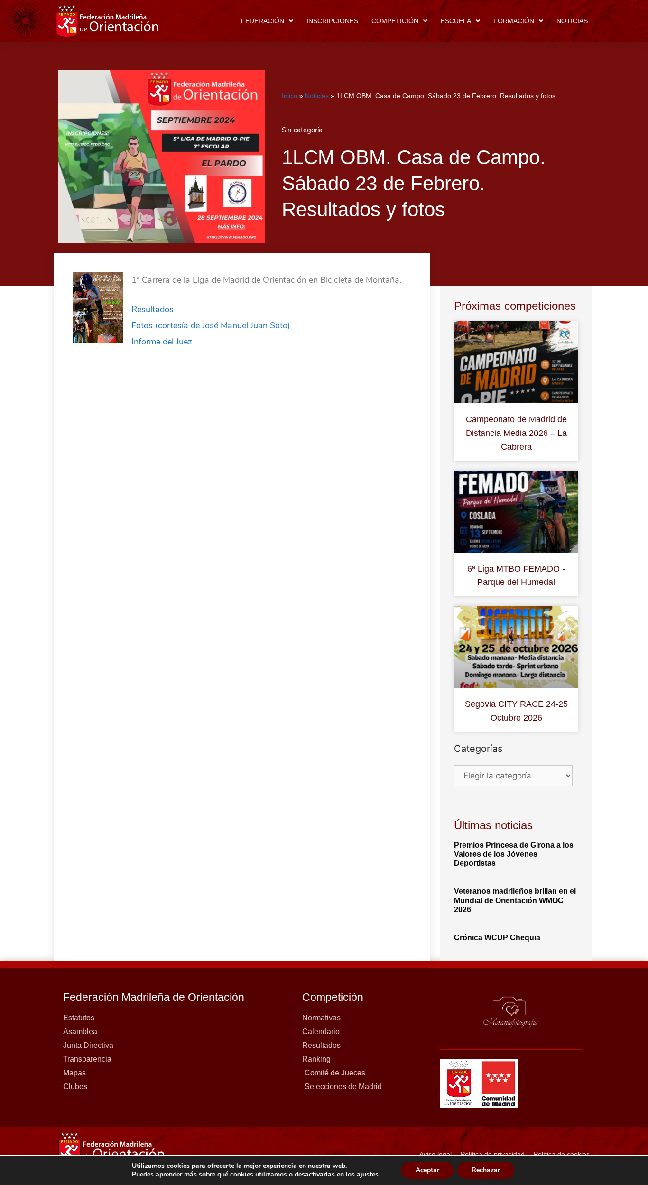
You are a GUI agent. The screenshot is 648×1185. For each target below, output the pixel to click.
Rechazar (486, 1170)
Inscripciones (332, 21)
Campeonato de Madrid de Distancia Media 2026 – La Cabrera (516, 433)
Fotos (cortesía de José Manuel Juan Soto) (210, 325)
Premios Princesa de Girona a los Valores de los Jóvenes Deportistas (514, 854)
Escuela (456, 21)
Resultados (152, 309)
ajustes (368, 1174)
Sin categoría (302, 130)
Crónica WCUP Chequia (497, 938)
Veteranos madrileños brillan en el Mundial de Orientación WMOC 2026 (515, 900)
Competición (394, 21)
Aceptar (427, 1170)
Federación (262, 21)
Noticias (572, 21)
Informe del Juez (161, 341)
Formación (513, 21)
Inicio (289, 96)
